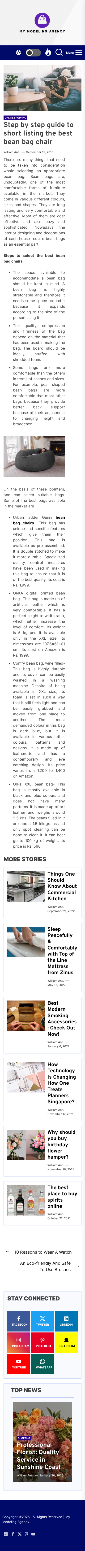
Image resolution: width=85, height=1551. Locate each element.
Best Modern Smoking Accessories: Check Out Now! (62, 1019)
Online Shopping (15, 117)
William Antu (12, 152)
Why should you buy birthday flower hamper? (61, 1145)
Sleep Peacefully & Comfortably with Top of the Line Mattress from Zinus (62, 951)
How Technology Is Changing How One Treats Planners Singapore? (61, 1083)
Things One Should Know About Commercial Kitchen (62, 886)
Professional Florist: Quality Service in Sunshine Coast (39, 1456)
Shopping (24, 1438)
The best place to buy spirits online (62, 1197)
